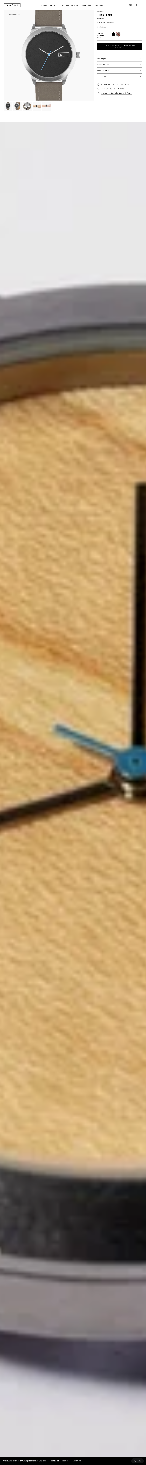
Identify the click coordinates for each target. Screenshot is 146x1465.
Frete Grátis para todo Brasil (113, 89)
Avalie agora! (110, 22)
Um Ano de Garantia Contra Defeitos (116, 93)
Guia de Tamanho (104, 70)
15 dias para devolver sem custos (115, 84)
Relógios (100, 11)
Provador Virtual (15, 15)
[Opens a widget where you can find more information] (137, 1461)
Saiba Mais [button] (78, 1461)
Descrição (101, 59)
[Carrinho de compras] (141, 5)
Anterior (3, 55)
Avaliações (102, 76)
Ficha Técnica (103, 64)
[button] (86, 5)
